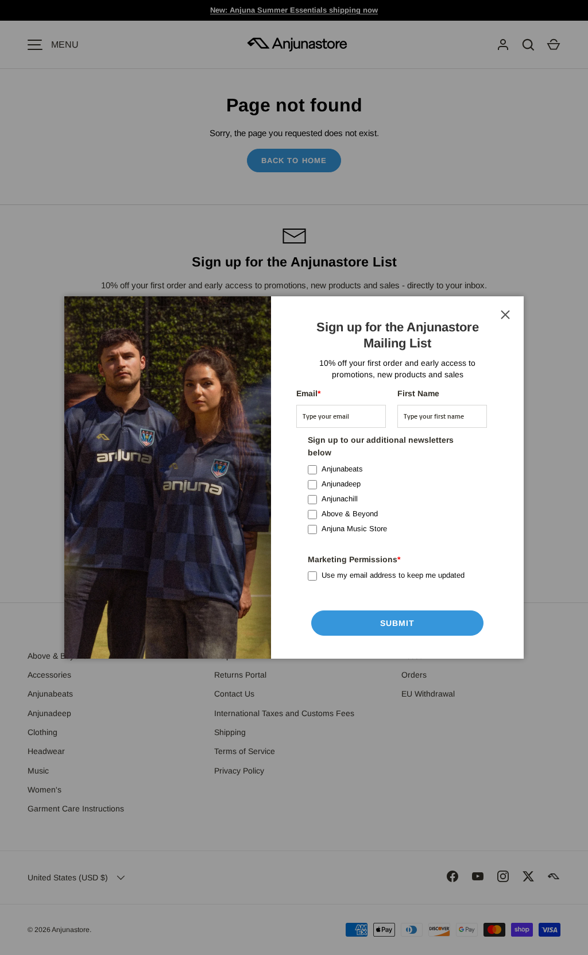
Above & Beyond (350, 513)
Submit (397, 623)
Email (308, 393)
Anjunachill (340, 498)
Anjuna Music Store (354, 528)
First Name (418, 393)
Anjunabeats (342, 469)
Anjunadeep (341, 484)
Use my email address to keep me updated (393, 575)
